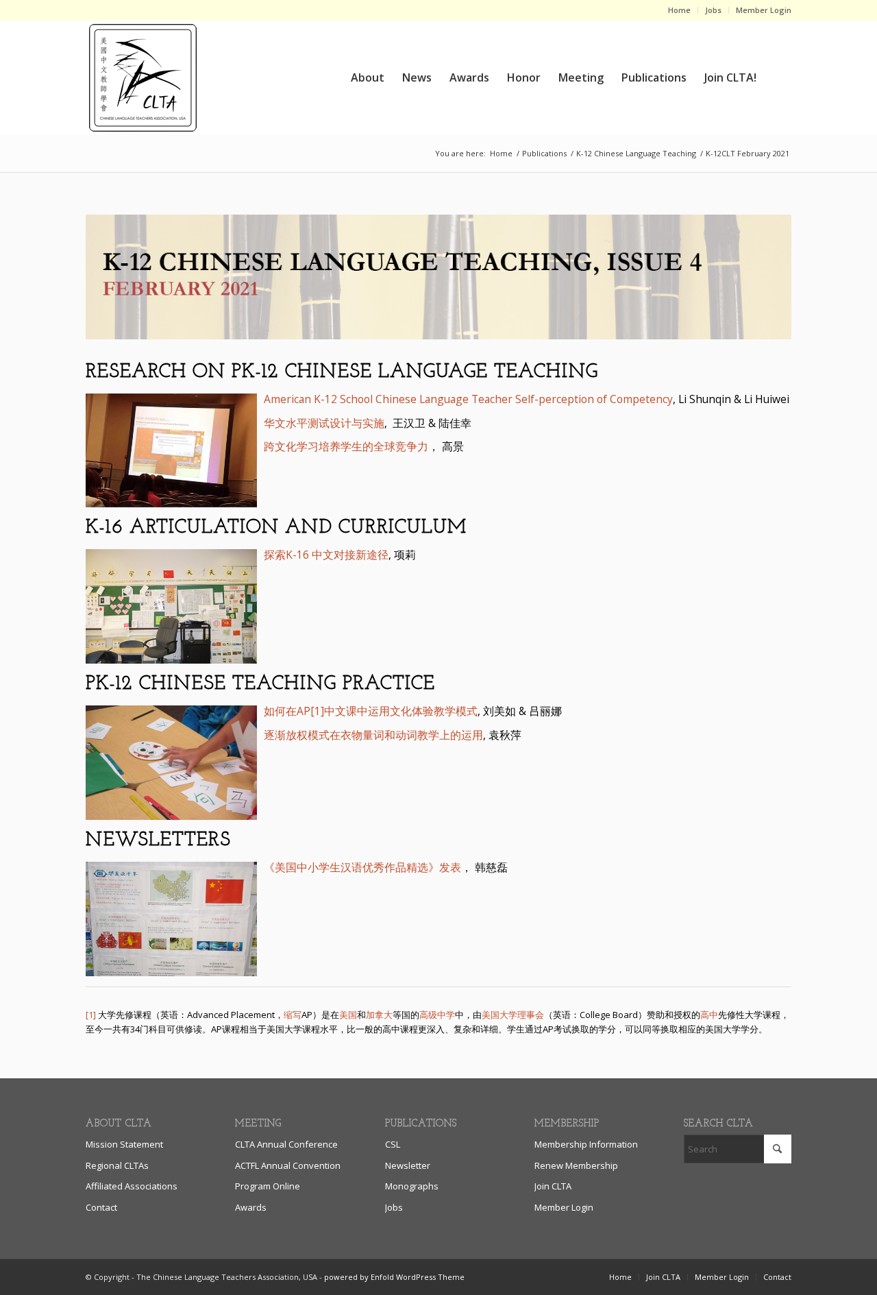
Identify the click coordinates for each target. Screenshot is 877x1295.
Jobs (713, 10)
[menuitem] (679, 10)
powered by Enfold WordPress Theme (394, 1277)
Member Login (763, 10)
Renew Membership (576, 1165)
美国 (348, 1014)
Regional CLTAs (117, 1165)
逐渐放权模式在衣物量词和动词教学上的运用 (373, 734)
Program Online (267, 1186)
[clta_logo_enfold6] (142, 77)
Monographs (411, 1186)
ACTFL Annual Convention (288, 1165)
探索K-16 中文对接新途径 (326, 554)
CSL (392, 1144)
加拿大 (379, 1014)
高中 (709, 1014)
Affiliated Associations (131, 1186)
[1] (91, 1014)
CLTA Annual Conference (286, 1144)
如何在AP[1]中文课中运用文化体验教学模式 (371, 710)
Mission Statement (124, 1144)
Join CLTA (552, 1186)
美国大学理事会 (513, 1014)
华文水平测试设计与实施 (324, 423)
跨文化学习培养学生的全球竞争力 (346, 446)
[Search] (778, 77)
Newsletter (407, 1165)
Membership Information (586, 1144)
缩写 (292, 1014)
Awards (251, 1207)
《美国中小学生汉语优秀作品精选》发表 (362, 867)
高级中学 (437, 1014)
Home (679, 10)
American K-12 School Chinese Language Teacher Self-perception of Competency (468, 399)
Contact (101, 1207)
